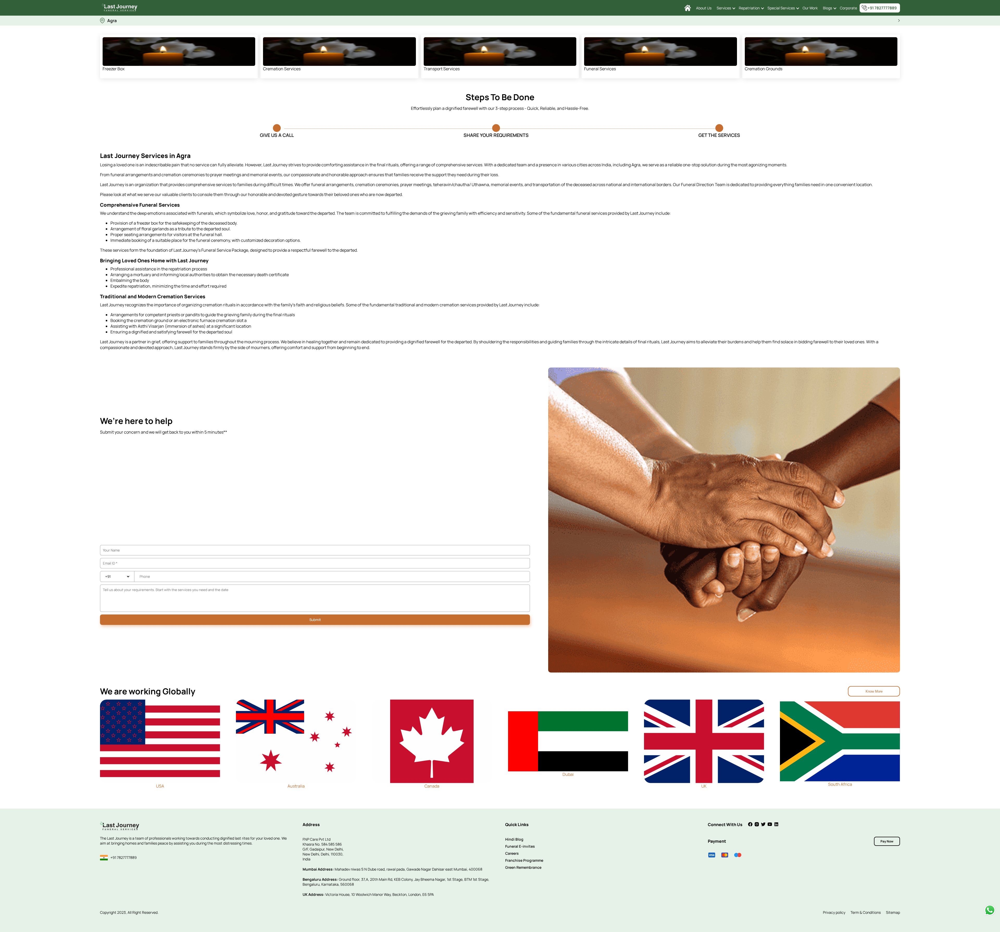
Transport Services (442, 69)
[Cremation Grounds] (821, 51)
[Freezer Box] (179, 51)
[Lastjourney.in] (687, 8)
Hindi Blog (514, 839)
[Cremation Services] (339, 51)
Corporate (848, 7)
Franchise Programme (524, 860)
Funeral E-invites (520, 846)
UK (704, 786)
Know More (874, 691)
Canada (431, 786)
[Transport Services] (500, 51)
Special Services (781, 7)
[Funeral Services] (660, 51)
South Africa (840, 784)
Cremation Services (282, 69)
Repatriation (749, 7)
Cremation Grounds (763, 69)
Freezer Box (113, 69)
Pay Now (886, 841)
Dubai (568, 774)
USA (160, 786)
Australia (296, 786)
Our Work (810, 7)
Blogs (827, 7)
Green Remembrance (523, 867)
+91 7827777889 (882, 8)
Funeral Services (600, 69)
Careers (512, 853)
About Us (703, 7)
